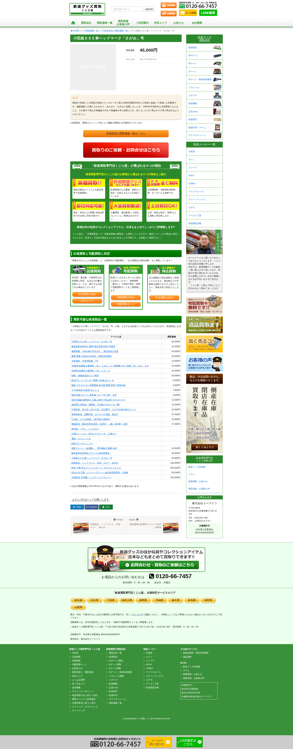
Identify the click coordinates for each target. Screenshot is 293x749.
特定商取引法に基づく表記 (85, 695)
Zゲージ (192, 71)
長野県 (208, 600)
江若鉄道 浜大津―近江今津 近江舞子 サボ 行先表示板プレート (103, 409)
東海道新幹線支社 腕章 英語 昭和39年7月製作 (93, 346)
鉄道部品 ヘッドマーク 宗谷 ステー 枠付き (94, 463)
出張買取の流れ (87, 294)
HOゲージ (193, 55)
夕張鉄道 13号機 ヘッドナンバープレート (91, 477)
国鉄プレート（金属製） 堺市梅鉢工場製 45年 (94, 448)
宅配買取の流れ (126, 297)
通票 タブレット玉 (81, 438)
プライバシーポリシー (82, 691)
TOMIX (191, 183)
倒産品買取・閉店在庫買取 (196, 653)
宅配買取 (76, 660)
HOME (76, 30)
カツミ (191, 159)
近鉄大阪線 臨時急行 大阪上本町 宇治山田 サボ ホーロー (98, 400)
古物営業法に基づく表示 (84, 703)
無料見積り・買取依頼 (82, 672)
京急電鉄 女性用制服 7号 (84, 361)
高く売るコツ (78, 683)
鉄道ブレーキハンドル (82, 443)
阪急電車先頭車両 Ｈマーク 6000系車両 (90, 453)
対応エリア (160, 22)
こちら (138, 614)
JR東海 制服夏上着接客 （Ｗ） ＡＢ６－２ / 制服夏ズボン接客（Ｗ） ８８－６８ (110, 366)
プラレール (193, 87)
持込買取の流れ (164, 297)
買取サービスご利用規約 (84, 699)
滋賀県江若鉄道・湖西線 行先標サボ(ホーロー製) (95, 404)
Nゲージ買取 (115, 664)
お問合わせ (77, 668)
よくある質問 (78, 680)
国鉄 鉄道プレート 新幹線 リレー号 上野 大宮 (94, 395)
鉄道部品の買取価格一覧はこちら (126, 133)
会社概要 (197, 22)
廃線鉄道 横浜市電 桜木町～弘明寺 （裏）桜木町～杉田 (99, 424)
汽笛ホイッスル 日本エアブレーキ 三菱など (93, 434)
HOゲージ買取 (116, 660)
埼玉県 (94, 600)
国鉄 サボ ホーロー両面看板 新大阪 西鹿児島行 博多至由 (98, 385)
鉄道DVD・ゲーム (197, 127)
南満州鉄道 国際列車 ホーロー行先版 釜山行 (94, 414)
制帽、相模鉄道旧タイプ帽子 (85, 375)
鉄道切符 (192, 119)
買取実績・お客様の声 (199, 488)
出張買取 (76, 657)
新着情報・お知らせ (198, 481)
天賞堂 (191, 151)
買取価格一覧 (91, 30)
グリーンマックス (197, 199)
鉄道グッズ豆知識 (196, 467)
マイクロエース (195, 191)
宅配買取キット (126, 304)
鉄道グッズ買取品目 (204, 39)
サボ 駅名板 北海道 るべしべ (85, 390)
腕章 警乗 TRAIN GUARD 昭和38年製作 (91, 356)
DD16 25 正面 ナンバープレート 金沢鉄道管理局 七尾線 (99, 472)
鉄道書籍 (192, 103)
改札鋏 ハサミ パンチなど (85, 429)
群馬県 (192, 600)
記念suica (193, 111)
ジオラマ (192, 95)
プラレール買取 (116, 676)
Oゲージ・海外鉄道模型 (200, 79)
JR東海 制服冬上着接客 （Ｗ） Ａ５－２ (90, 370)
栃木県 (176, 600)
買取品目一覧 (115, 653)
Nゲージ (192, 63)
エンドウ (192, 167)
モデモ (191, 207)
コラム (191, 474)
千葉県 (111, 600)
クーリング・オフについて (85, 706)
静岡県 (143, 600)
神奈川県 (127, 600)
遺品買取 (187, 657)
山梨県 (78, 607)
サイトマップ (78, 710)
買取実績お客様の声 (123, 23)
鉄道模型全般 (194, 223)
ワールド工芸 (194, 215)
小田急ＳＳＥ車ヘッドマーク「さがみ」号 (91, 341)
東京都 (78, 600)
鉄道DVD (113, 695)
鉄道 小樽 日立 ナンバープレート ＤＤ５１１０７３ (96, 468)
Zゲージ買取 (115, 668)
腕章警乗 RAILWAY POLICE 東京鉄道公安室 (94, 351)
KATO (191, 175)
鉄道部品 (192, 47)
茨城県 (159, 600)
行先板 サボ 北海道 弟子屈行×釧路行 (90, 419)
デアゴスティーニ (197, 135)
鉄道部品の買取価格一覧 (116, 30)
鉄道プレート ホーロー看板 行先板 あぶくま (92, 380)
